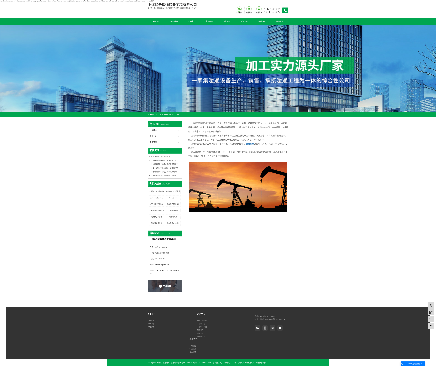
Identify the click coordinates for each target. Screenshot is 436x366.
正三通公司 (173, 198)
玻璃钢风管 (173, 217)
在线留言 (279, 21)
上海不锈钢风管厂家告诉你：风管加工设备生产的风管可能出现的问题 (166, 175)
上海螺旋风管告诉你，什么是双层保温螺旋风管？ (166, 172)
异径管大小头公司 (156, 198)
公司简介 (153, 130)
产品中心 (191, 21)
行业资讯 (193, 349)
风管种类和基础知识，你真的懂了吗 (163, 160)
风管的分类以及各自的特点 (160, 157)
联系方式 (262, 21)
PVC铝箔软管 (202, 320)
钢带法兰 (200, 330)
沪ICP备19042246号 (206, 363)
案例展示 (209, 21)
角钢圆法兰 (201, 336)
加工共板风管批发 (156, 204)
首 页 (161, 114)
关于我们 (174, 21)
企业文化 (153, 136)
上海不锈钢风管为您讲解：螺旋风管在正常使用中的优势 (166, 168)
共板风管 (200, 333)
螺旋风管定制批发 (173, 223)
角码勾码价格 (173, 210)
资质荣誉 (153, 142)
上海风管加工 (228, 363)
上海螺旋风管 (249, 363)
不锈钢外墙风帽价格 (157, 191)
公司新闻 (193, 346)
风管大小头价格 (156, 217)
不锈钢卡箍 (201, 324)
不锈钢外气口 (202, 327)
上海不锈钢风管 (238, 363)
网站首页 (156, 21)
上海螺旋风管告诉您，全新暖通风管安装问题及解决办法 (166, 164)
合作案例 (226, 21)
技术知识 (193, 352)
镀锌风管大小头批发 (173, 191)
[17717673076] (431, 305)
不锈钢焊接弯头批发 (157, 210)
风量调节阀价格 (156, 223)
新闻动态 (244, 21)
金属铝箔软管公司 (173, 204)
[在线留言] (431, 319)
